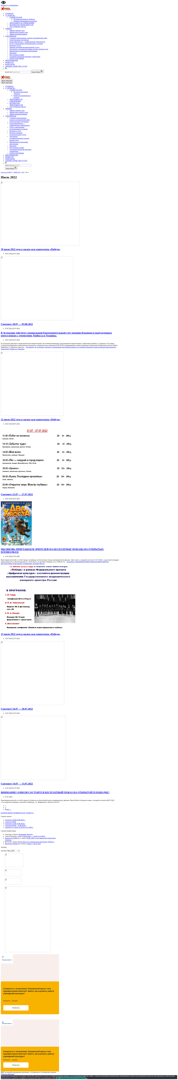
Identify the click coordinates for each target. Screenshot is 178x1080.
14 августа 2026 (10, 822)
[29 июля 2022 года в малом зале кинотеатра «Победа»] (40, 245)
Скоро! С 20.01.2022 (34, 844)
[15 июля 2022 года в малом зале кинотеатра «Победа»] (38, 630)
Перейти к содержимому (9, 5)
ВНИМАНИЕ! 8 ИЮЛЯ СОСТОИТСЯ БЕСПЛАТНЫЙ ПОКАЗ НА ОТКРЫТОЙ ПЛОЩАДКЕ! (55, 792)
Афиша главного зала (17, 30)
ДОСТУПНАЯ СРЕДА (17, 27)
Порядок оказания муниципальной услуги (24, 47)
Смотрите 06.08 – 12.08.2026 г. (15, 825)
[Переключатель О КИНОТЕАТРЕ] (36, 90)
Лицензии (13, 53)
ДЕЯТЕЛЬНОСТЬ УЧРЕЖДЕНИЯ (21, 23)
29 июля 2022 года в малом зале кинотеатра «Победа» (30, 249)
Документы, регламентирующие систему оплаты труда (28, 49)
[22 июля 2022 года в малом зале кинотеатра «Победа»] (32, 415)
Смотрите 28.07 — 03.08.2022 (17, 324)
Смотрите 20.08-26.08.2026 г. (15, 820)
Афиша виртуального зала (18, 32)
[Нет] (86, 1078)
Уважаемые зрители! (25, 834)
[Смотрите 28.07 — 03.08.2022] (37, 320)
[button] (6, 69)
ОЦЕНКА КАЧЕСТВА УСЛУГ (16, 66)
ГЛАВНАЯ (9, 13)
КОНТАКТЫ (10, 64)
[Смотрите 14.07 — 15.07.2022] (33, 779)
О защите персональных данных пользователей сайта (28, 38)
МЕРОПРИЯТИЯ (11, 60)
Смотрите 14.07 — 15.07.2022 (17, 783)
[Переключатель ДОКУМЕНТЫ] (36, 116)
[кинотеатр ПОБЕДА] (6, 10)
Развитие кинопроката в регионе (25, 21)
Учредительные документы (19, 40)
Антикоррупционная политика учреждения (24, 56)
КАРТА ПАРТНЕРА (16, 58)
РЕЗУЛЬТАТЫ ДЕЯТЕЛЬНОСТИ (21, 25)
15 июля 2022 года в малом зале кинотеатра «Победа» (30, 634)
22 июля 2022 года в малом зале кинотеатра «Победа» (30, 419)
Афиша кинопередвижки (18, 34)
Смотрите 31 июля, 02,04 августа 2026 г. (19, 827)
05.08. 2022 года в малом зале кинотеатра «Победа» (36, 842)
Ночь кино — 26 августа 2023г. (34, 836)
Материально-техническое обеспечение (23, 51)
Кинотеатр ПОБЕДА (12, 838)
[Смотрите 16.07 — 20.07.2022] (32, 704)
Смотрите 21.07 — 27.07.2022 (17, 494)
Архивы (4, 851)
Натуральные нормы (16, 55)
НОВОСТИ (9, 62)
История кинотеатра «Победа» (24, 19)
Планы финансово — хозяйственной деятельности (27, 42)
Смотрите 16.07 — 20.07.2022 (17, 708)
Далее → (8, 809)
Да (58, 1078)
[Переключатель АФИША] (36, 109)
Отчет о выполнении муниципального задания (26, 43)
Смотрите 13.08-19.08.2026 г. (15, 824)
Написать (16, 1008)
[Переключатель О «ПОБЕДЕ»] (36, 88)
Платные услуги (15, 45)
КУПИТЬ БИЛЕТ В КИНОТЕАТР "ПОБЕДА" (17, 813)
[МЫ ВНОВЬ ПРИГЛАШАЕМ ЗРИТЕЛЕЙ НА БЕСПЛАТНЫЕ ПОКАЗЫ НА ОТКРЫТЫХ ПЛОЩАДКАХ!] (16, 545)
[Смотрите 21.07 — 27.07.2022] (37, 490)
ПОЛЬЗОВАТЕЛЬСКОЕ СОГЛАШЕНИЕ (72, 1078)
